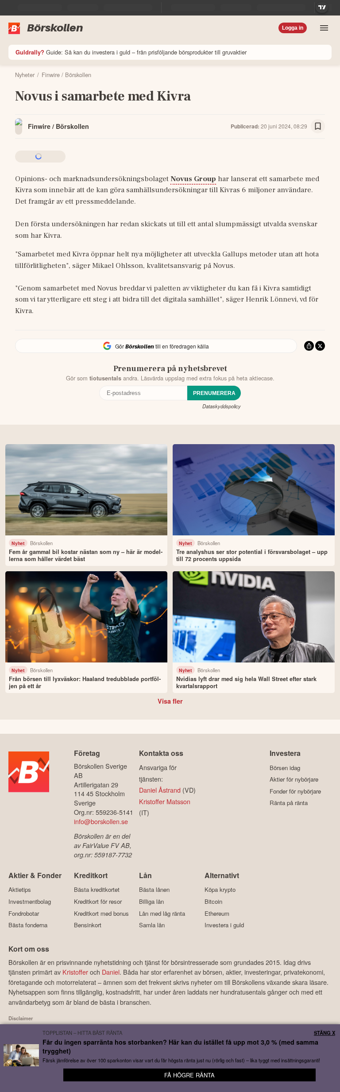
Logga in (292, 28)
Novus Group (193, 179)
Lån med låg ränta (162, 913)
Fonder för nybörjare (295, 791)
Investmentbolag (29, 901)
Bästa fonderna (27, 925)
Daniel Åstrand (160, 789)
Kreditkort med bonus (101, 913)
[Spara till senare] (318, 126)
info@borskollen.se (101, 821)
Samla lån (152, 925)
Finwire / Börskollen (58, 126)
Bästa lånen (154, 890)
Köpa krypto (220, 890)
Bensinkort (87, 925)
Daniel (111, 971)
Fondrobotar (23, 913)
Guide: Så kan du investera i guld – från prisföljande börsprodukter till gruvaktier (131, 52)
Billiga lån (151, 901)
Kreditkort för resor (98, 901)
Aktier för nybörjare (294, 779)
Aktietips (19, 890)
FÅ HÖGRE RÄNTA (189, 1075)
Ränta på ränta (289, 803)
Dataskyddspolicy (221, 406)
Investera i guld (224, 925)
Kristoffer (75, 971)
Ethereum (217, 913)
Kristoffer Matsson (164, 801)
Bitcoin (213, 901)
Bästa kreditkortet (97, 890)
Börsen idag (285, 767)
